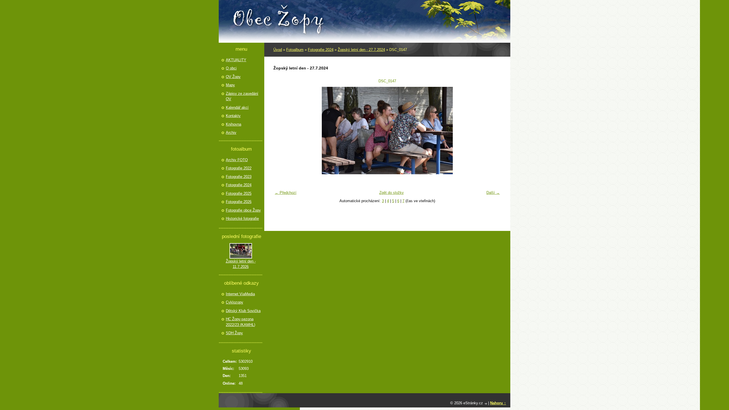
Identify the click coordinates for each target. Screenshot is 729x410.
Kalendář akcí (237, 107)
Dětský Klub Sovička (243, 311)
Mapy (230, 85)
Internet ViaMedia (240, 294)
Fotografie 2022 (238, 168)
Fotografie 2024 (320, 50)
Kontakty (233, 116)
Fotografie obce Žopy (243, 210)
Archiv (231, 132)
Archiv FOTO (237, 160)
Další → (493, 192)
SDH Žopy (234, 333)
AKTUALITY (236, 60)
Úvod (277, 50)
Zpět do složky (391, 192)
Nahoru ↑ (498, 403)
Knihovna (233, 124)
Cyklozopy (234, 302)
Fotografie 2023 (238, 177)
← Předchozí (285, 192)
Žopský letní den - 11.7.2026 (241, 264)
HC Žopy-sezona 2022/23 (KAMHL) (240, 322)
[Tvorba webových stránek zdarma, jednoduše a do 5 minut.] (486, 403)
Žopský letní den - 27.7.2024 (361, 50)
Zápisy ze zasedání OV (242, 96)
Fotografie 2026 (238, 202)
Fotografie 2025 (238, 193)
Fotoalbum (295, 50)
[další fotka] (493, 130)
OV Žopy (233, 77)
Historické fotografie (242, 218)
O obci (231, 68)
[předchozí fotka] (281, 130)
